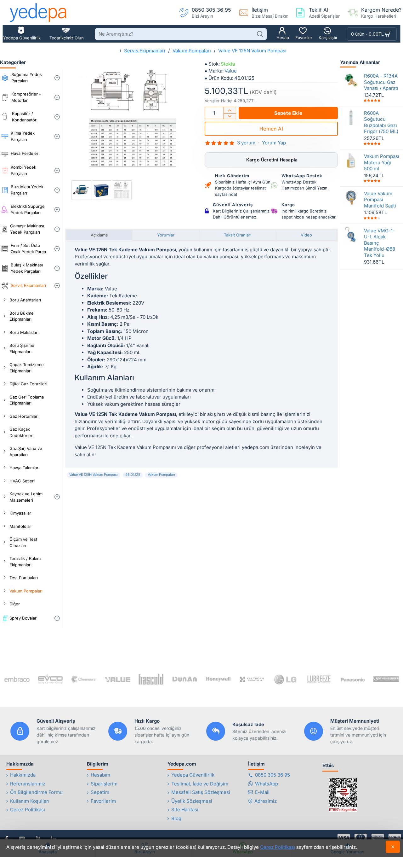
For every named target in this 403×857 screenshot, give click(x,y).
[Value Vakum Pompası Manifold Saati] (351, 197)
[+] (230, 110)
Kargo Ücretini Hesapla (271, 159)
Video (306, 234)
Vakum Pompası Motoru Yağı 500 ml (381, 162)
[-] (230, 116)
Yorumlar (165, 234)
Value (230, 71)
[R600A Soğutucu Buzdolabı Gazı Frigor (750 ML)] (351, 117)
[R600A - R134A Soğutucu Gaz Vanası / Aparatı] (351, 80)
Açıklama (99, 234)
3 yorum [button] (246, 143)
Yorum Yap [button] (274, 143)
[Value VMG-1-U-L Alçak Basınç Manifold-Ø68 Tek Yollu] (351, 234)
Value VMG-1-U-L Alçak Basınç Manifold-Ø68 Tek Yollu (379, 242)
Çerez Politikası (277, 847)
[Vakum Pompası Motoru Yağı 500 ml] (351, 160)
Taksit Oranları (237, 234)
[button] (288, 113)
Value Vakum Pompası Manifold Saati (380, 199)
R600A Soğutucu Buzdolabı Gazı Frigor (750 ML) (381, 122)
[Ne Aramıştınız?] (260, 34)
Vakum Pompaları (192, 51)
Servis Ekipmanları (144, 51)
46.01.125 (132, 475)
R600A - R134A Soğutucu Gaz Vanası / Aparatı (381, 82)
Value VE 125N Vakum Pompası (93, 475)
